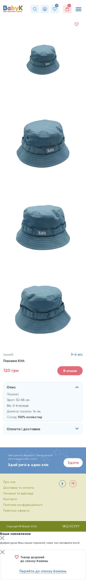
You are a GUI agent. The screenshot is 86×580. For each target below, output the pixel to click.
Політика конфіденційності (23, 505)
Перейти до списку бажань (43, 571)
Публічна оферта (16, 510)
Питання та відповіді (18, 493)
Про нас (9, 482)
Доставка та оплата (18, 487)
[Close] (2, 538)
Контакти (10, 499)
